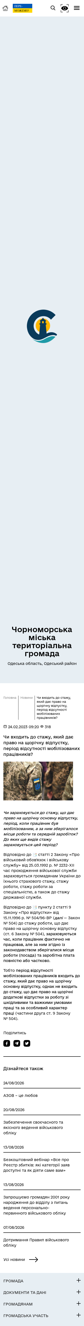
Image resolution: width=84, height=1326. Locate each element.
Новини (26, 697)
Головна (9, 697)
